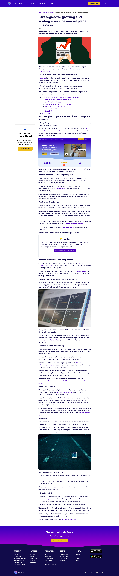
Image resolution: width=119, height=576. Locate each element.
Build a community (51, 109)
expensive (50, 499)
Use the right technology (53, 102)
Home (40, 12)
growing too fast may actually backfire (58, 487)
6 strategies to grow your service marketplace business (60, 97)
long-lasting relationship (65, 392)
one (55, 499)
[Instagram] (91, 572)
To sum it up (46, 113)
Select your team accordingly (55, 106)
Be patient (48, 111)
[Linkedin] (103, 572)
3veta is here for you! (69, 519)
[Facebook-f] (85, 572)
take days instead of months (73, 224)
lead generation (81, 271)
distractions (61, 188)
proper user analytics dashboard (49, 340)
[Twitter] (97, 572)
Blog (44, 12)
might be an (42, 499)
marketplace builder (68, 227)
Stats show (42, 78)
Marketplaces (49, 12)
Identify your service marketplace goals (58, 100)
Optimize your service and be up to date (58, 104)
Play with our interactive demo (65, 250)
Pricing (52, 3)
